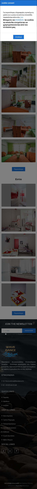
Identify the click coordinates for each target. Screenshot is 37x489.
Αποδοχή (18, 37)
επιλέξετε (19, 19)
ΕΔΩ (21, 17)
